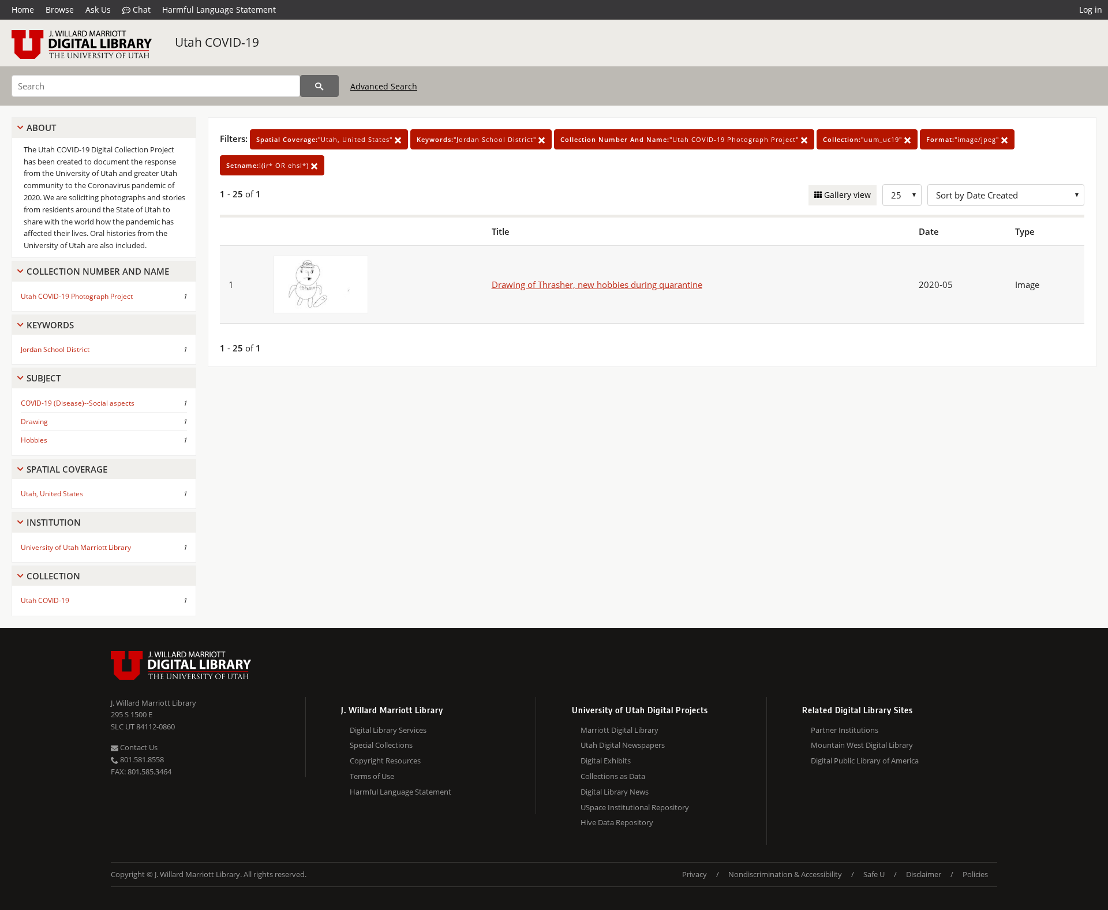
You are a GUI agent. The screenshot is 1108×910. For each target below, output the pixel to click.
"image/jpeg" (963, 139)
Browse (60, 9)
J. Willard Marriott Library (153, 703)
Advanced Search (383, 86)
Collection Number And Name (98, 271)
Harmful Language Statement (219, 9)
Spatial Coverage (67, 469)
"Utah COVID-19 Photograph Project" (680, 139)
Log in (1090, 9)
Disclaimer (923, 874)
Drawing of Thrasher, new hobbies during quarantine (597, 284)
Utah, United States (52, 494)
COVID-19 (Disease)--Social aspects (77, 403)
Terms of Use (372, 776)
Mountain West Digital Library (862, 745)
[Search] (319, 86)
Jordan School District (55, 349)
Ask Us (98, 9)
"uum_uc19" (863, 139)
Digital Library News (615, 792)
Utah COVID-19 (217, 42)
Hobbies (34, 440)
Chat (140, 9)
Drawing (34, 421)
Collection (53, 576)
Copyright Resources (385, 760)
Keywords (50, 325)
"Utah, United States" (325, 139)
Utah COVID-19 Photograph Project (77, 296)
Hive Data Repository (617, 822)
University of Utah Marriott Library (76, 547)
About (41, 127)
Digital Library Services (388, 730)
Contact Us (138, 747)
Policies (975, 874)
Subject (44, 378)
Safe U (874, 874)
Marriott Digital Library (619, 730)
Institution (54, 522)
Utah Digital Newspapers (623, 745)
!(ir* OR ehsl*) (268, 165)
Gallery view (846, 194)
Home (23, 9)
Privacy (694, 874)
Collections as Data (613, 776)
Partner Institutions (844, 730)
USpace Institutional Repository (635, 807)
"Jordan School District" (477, 139)
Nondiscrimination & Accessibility (785, 874)
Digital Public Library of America (865, 760)
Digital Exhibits (606, 760)
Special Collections (381, 745)
